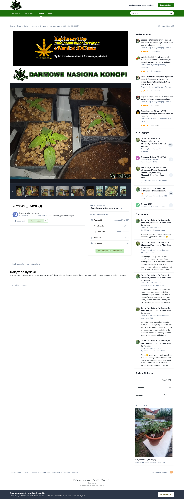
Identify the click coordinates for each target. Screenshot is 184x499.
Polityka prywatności (81, 480)
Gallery (41, 13)
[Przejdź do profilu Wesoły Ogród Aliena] (138, 189)
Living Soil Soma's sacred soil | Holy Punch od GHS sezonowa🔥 (153, 190)
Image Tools (121, 179)
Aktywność (29, 13)
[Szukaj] (171, 13)
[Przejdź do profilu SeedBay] (138, 58)
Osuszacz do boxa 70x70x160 (153, 157)
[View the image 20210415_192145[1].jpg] (99, 191)
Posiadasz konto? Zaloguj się (141, 5)
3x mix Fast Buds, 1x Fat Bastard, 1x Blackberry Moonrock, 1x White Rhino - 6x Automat (156, 222)
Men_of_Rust (146, 149)
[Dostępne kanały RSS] (171, 472)
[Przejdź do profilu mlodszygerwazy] (15, 214)
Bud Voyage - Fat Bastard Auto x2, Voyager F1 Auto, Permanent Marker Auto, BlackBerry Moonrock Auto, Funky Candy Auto (154, 172)
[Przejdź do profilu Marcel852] (138, 205)
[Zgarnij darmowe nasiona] (70, 74)
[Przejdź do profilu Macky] (138, 41)
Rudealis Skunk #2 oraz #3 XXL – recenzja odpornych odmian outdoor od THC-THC (157, 113)
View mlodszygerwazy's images (61, 216)
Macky (148, 48)
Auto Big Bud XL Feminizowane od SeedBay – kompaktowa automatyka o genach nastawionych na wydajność (156, 59)
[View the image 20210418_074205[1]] (32, 191)
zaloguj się (89, 275)
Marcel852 (145, 206)
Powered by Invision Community (92, 485)
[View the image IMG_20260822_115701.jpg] (153, 432)
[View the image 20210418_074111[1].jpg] (90, 191)
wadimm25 (144, 462)
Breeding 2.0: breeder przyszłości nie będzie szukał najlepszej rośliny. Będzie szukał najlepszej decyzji (157, 42)
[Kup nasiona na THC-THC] (70, 48)
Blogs (50, 13)
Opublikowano (153, 230)
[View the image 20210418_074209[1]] (20, 191)
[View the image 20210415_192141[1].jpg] (112, 191)
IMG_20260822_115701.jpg (145, 460)
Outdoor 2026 (146, 204)
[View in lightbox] (70, 133)
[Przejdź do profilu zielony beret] (138, 158)
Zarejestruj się (165, 5)
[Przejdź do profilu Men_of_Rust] (138, 140)
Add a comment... (21, 285)
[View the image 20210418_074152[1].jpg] (77, 191)
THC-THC (150, 119)
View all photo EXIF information (110, 251)
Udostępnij (20, 221)
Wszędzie (161, 13)
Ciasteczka (106, 480)
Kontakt (96, 480)
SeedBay (149, 65)
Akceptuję (166, 494)
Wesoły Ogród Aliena (149, 196)
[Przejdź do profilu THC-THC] (138, 112)
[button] (13, 191)
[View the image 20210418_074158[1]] (62, 191)
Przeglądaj (16, 13)
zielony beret (146, 159)
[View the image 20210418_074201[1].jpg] (47, 191)
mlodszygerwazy (32, 213)
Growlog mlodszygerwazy (105, 208)
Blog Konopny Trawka (162, 48)
